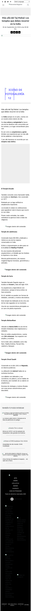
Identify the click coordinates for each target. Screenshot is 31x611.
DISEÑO (15, 480)
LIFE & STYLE (15, 483)
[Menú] (3, 5)
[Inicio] (15, 4)
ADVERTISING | (21, 604)
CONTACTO (15, 488)
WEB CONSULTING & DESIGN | (12, 604)
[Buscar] (28, 4)
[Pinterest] (10, 2)
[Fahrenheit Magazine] (15, 475)
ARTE (15, 478)
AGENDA (15, 486)
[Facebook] (2, 2)
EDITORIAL (26, 604)
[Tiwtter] (8, 2)
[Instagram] (5, 2)
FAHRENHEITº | (4, 604)
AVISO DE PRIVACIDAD (15, 491)
